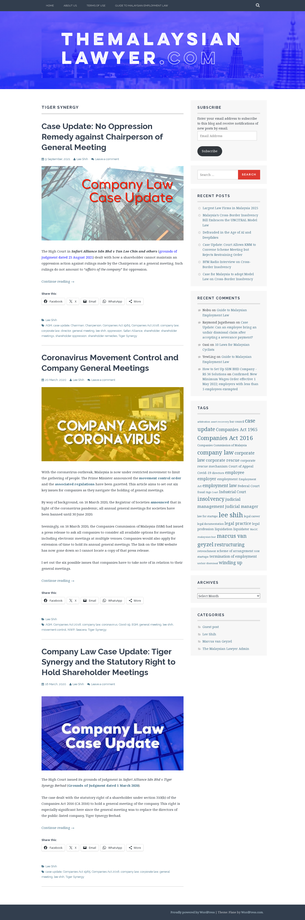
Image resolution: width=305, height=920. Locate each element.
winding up (230, 562)
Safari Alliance (132, 330)
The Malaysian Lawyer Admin (226, 649)
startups (203, 557)
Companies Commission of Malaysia (222, 445)
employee (234, 472)
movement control (54, 629)
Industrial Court (232, 491)
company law (170, 325)
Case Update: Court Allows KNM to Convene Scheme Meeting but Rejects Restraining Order (229, 249)
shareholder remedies (102, 336)
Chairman (77, 325)
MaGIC (254, 529)
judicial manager (241, 506)
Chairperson (93, 325)
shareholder (152, 330)
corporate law (51, 330)
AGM (49, 325)
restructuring (229, 544)
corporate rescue (223, 460)
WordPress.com (252, 912)
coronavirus (109, 624)
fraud (201, 492)
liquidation (223, 529)
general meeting (83, 330)
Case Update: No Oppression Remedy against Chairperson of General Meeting (102, 136)
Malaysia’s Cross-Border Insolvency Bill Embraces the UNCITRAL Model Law (230, 220)
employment (227, 479)
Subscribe (209, 151)
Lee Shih (82, 159)
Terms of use (96, 5)
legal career (252, 516)
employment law (220, 485)
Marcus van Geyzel (217, 641)
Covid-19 (124, 624)
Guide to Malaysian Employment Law (141, 5)
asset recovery (220, 421)
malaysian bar (206, 536)
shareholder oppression (71, 336)
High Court (212, 492)
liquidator (241, 529)
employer (206, 478)
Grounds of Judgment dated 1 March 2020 (103, 785)
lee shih (101, 330)
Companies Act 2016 (145, 325)
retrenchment (206, 551)
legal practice (238, 523)
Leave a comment (107, 159)
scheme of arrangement (235, 551)
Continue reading (58, 281)
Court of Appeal (241, 466)
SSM (256, 551)
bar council (237, 421)
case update (61, 325)
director (66, 330)
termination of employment (233, 556)
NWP (71, 629)
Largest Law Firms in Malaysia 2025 (230, 208)
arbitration (203, 421)
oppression (114, 330)
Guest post (211, 627)
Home (50, 5)
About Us (70, 5)
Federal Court (249, 486)
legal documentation (210, 524)
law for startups (207, 516)
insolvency (210, 498)
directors (218, 473)
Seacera (81, 629)
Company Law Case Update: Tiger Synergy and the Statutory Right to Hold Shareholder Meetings (108, 662)
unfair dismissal (207, 563)
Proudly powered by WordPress (193, 912)
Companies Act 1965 (116, 325)
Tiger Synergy (128, 336)
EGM (135, 624)
